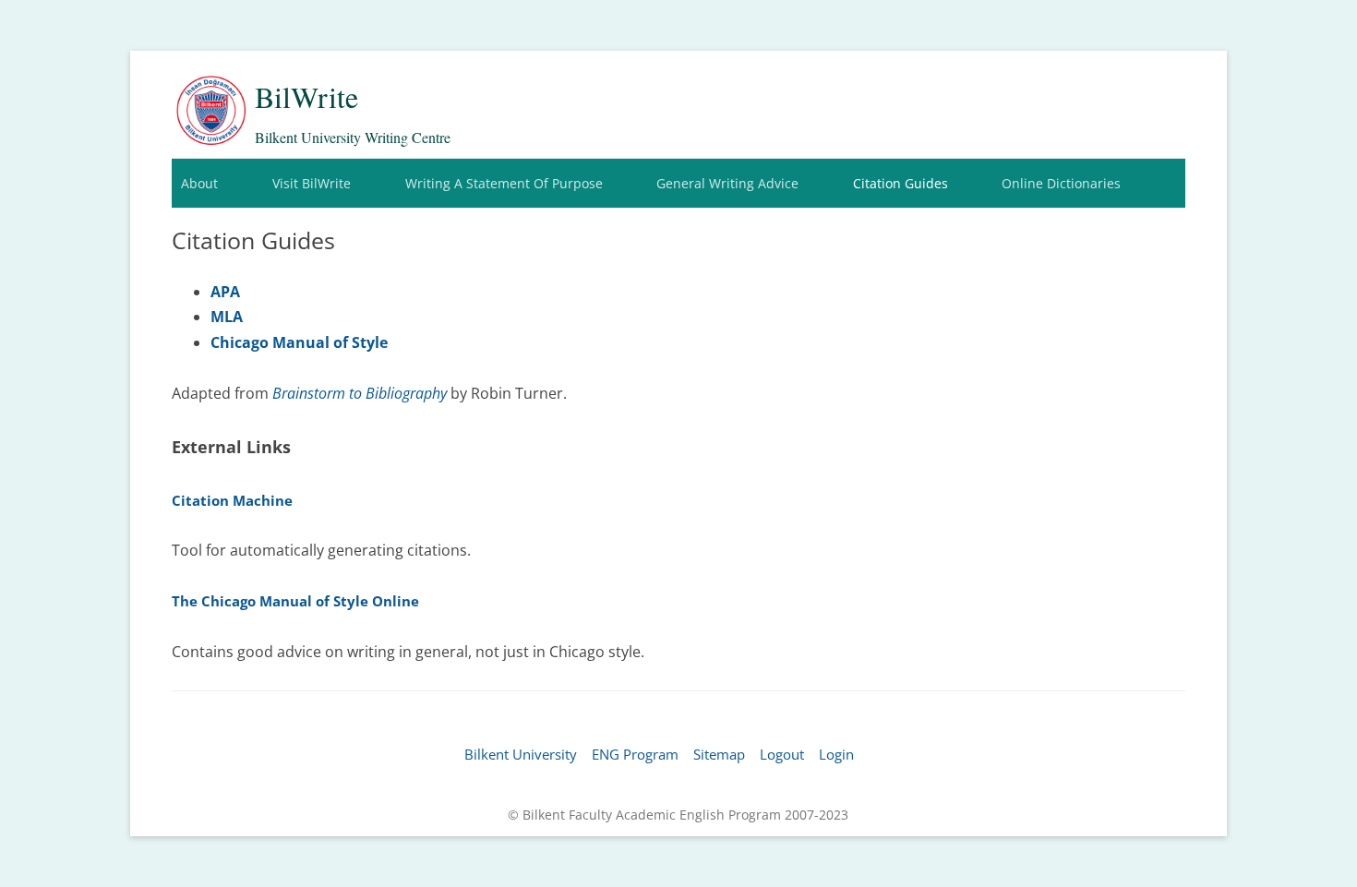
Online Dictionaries (1061, 183)
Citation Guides (900, 183)
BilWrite (306, 96)
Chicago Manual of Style (299, 342)
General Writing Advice (727, 183)
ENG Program (635, 754)
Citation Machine (232, 500)
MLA (226, 316)
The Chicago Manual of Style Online (295, 601)
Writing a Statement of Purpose (504, 183)
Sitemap (719, 754)
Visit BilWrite (311, 183)
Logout (782, 754)
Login (836, 754)
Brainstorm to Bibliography (359, 393)
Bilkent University (520, 754)
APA (225, 292)
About (199, 183)
